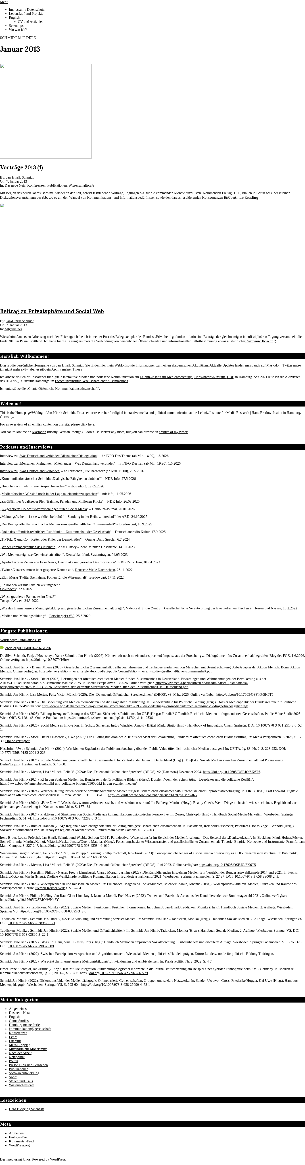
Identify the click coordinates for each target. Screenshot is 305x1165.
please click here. (83, 424)
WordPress (57, 1159)
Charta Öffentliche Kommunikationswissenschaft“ (63, 388)
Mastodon (273, 365)
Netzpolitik (17, 1057)
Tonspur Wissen (11, 601)
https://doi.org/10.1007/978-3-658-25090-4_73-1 (115, 984)
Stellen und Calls (21, 1081)
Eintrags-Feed (19, 1137)
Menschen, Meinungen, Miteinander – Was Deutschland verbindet (66, 463)
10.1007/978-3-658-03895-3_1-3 (31, 923)
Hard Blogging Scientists (26, 1109)
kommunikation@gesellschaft (30, 1029)
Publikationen (57, 185)
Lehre (13, 1037)
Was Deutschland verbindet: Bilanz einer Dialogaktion (58, 456)
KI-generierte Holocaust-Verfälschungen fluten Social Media (44, 509)
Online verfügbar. (17, 741)
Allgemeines (13, 329)
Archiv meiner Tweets (67, 369)
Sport (13, 1077)
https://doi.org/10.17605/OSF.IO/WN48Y (29, 900)
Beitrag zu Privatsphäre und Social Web (52, 311)
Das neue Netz (15, 185)
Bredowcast (97, 577)
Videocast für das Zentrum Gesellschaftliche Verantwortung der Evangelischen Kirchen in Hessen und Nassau (203, 608)
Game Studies (19, 1021)
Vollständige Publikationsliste (20, 640)
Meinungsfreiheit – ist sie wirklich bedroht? (32, 516)
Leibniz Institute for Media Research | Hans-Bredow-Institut (240, 413)
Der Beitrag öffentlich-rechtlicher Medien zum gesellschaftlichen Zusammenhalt (58, 524)
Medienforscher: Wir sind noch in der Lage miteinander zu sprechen (49, 494)
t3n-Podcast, (8, 589)
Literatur (15, 1041)
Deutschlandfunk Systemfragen (88, 554)
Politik (13, 1061)
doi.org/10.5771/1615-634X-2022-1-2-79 (118, 973)
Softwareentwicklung (24, 1073)
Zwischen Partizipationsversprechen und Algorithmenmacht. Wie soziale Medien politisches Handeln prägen (116, 954)
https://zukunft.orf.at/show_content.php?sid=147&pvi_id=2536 (108, 718)
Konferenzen (36, 185)
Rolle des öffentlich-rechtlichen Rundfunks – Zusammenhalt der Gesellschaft (56, 532)
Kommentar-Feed (21, 1141)
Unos (26, 1159)
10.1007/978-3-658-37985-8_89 (31, 946)
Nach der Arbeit (20, 1053)
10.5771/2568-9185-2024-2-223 (23, 752)
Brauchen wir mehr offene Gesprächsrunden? (34, 486)
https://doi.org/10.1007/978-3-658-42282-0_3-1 (66, 818)
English (14, 1017)
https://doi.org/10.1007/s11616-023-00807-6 (75, 857)
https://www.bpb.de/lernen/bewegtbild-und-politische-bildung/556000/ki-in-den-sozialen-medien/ (68, 783)
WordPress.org (19, 1145)
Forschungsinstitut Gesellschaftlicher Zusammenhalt (91, 381)
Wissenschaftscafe (81, 185)
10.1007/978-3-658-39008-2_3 (256, 876)
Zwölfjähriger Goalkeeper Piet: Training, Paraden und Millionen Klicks (52, 501)
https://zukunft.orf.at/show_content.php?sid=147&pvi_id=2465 (152, 795)
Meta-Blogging (19, 1045)
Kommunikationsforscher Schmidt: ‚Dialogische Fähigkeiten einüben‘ (51, 478)
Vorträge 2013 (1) (21, 167)
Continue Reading (243, 197)
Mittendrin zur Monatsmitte (28, 1049)
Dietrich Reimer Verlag (51, 888)
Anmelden (16, 1133)
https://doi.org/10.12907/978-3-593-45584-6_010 (74, 845)
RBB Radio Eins (130, 562)
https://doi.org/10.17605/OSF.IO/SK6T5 (245, 694)
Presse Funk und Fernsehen (28, 1065)
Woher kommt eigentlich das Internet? (28, 547)
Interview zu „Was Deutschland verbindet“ (30, 471)
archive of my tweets (173, 432)
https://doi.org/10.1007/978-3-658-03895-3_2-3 (52, 911)
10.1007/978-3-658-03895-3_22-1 (24, 934)
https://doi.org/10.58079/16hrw (47, 660)
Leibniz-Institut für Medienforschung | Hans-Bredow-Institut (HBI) (187, 377)
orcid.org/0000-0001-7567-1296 (28, 648)
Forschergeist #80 (61, 616)
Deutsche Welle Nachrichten (95, 570)
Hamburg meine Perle (24, 1025)
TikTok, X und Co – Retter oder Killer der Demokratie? (41, 539)
